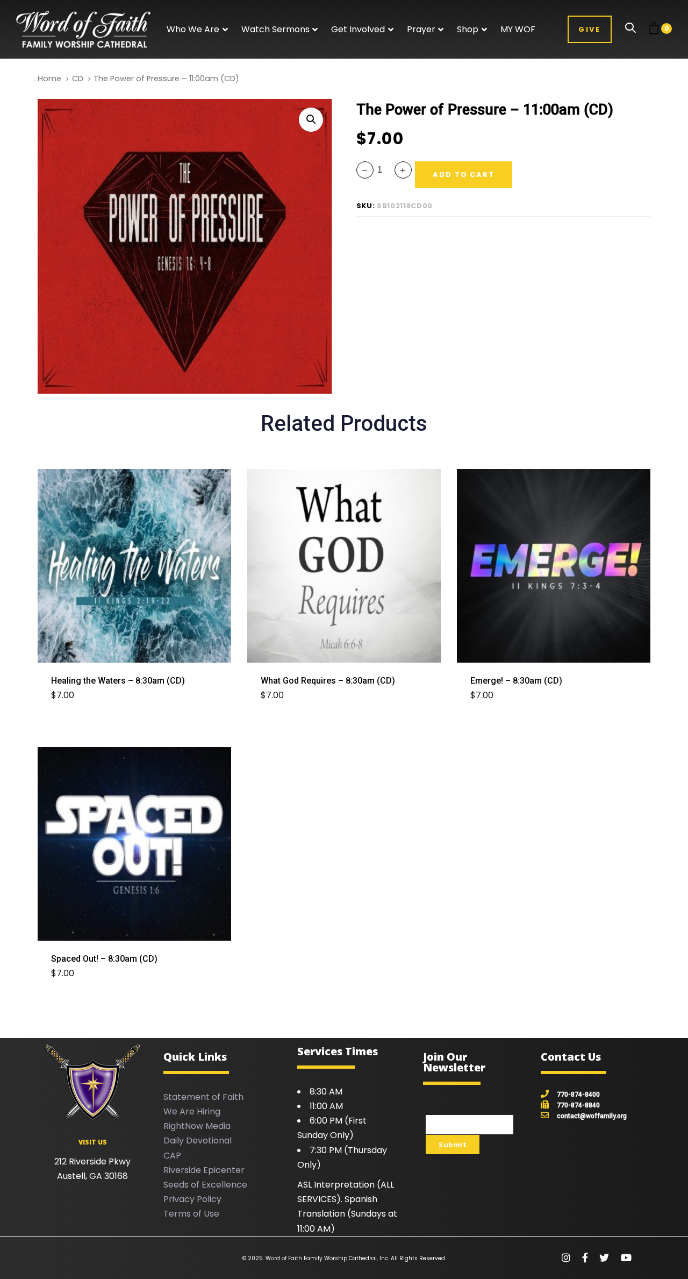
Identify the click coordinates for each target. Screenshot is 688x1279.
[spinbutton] (384, 169)
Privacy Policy (192, 1199)
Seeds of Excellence (205, 1184)
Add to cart (84, 696)
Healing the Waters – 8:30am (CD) (118, 681)
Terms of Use (191, 1213)
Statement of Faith (203, 1097)
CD (77, 78)
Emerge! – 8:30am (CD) (516, 681)
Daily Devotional (197, 1140)
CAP (172, 1155)
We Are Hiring (191, 1111)
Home (49, 78)
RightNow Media (197, 1126)
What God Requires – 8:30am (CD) (328, 681)
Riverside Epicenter (204, 1170)
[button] (197, 29)
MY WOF (517, 29)
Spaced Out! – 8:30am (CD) (104, 959)
